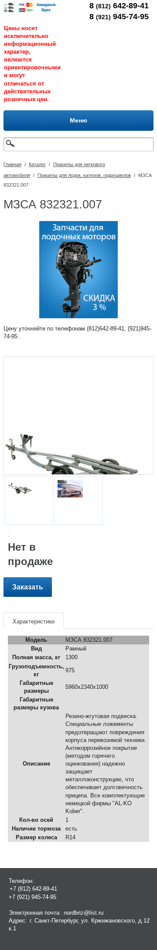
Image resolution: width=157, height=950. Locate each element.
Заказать (27, 587)
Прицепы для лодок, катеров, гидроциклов (84, 175)
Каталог (37, 164)
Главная (12, 164)
